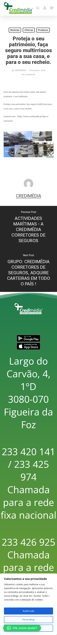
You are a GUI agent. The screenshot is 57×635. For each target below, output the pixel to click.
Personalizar (28, 619)
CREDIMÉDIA (20, 70)
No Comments (28, 74)
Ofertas (28, 29)
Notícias (14, 29)
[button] (52, 8)
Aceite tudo (28, 610)
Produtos (43, 29)
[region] (28, 604)
